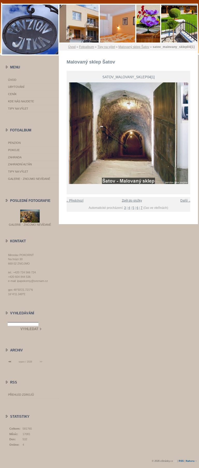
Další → (185, 200)
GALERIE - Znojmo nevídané (29, 178)
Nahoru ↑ (191, 461)
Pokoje (14, 150)
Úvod (72, 47)
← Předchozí (74, 200)
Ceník (12, 94)
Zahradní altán (20, 164)
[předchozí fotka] (67, 133)
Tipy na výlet (106, 47)
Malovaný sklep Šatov (133, 47)
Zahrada (15, 157)
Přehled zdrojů (21, 394)
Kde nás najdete (21, 101)
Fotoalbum (86, 47)
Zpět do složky (132, 200)
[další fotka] (189, 133)
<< (10, 361)
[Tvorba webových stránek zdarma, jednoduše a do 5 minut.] (175, 461)
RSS (181, 461)
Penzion (14, 142)
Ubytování (16, 86)
